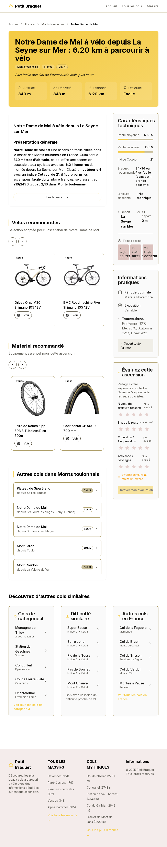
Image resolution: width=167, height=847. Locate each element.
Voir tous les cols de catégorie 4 (28, 707)
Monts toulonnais (53, 24)
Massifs (152, 6)
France (30, 24)
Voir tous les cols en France (132, 697)
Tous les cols (132, 6)
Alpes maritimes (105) (62, 807)
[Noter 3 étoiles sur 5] (134, 414)
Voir (26, 315)
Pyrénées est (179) (60, 782)
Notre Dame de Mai (85, 24)
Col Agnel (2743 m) (100, 787)
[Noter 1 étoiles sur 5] (121, 414)
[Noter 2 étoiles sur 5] (127, 414)
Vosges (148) (57, 800)
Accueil (111, 6)
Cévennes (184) (58, 776)
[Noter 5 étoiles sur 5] (147, 414)
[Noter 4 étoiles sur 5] (140, 414)
